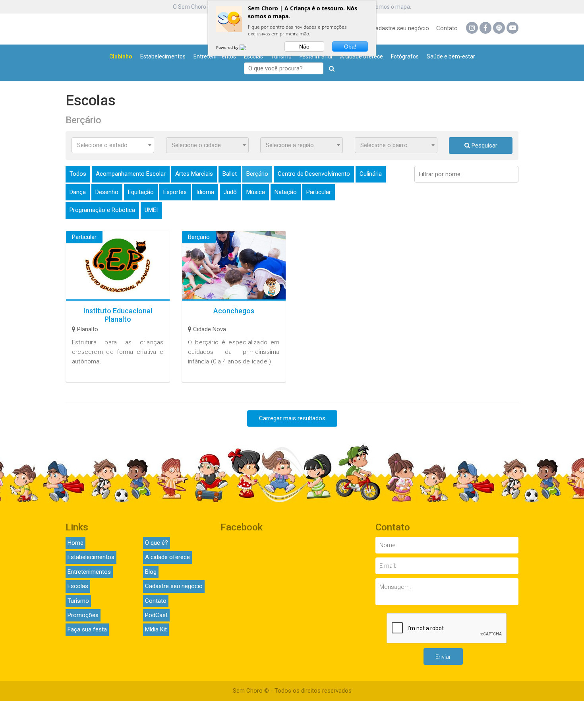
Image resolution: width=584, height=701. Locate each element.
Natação (286, 192)
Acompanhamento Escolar (131, 173)
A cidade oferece (361, 56)
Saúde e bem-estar (451, 56)
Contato (447, 28)
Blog (151, 571)
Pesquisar (483, 145)
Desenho (106, 192)
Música (255, 192)
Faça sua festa (87, 629)
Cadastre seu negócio (400, 28)
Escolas (253, 56)
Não (304, 46)
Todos (78, 173)
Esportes (175, 192)
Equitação (141, 192)
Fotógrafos (405, 56)
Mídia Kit (156, 629)
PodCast (156, 615)
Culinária (371, 173)
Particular (318, 192)
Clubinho (120, 56)
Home (75, 542)
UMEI (151, 210)
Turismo (281, 56)
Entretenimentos (214, 56)
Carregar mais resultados (292, 418)
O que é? (156, 542)
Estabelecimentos (163, 56)
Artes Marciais (194, 173)
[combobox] (113, 145)
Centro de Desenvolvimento (314, 173)
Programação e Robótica (102, 210)
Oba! (350, 46)
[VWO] (247, 47)
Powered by (228, 47)
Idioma (205, 192)
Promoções (83, 615)
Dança (78, 192)
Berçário (257, 173)
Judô (230, 192)
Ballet (229, 173)
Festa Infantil (316, 56)
